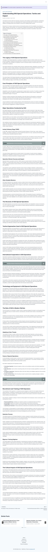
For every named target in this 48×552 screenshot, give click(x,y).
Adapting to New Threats (9, 47)
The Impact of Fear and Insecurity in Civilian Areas (10, 507)
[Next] (45, 522)
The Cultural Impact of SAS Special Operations (12, 53)
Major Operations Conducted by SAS (10, 37)
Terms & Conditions (24, 544)
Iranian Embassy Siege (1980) (10, 38)
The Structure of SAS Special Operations (11, 41)
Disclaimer (24, 542)
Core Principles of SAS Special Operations (11, 36)
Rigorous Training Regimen (10, 52)
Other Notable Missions (9, 40)
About (24, 537)
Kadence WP (32, 549)
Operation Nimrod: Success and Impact (12, 39)
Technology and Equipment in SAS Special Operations (13, 45)
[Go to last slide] (2, 522)
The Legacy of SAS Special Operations (10, 34)
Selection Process (8, 51)
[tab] (23, 527)
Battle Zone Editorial (7, 523)
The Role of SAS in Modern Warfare (10, 46)
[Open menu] (46, 2)
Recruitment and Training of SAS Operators (11, 50)
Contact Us (24, 539)
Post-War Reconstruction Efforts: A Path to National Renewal (37, 508)
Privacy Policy (24, 540)
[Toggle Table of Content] (21, 33)
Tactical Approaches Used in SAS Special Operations (13, 43)
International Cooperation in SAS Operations (11, 44)
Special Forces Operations (7, 11)
